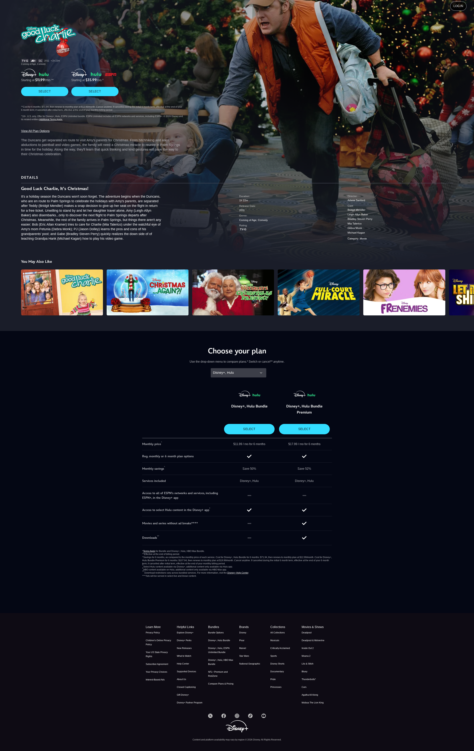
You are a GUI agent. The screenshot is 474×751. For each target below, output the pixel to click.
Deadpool (307, 632)
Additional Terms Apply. (51, 119)
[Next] (467, 292)
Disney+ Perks (184, 640)
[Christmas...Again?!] (147, 292)
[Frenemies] (404, 292)
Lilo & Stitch (307, 663)
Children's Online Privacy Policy (158, 642)
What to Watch (184, 656)
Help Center (183, 663)
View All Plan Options (35, 131)
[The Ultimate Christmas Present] (233, 292)
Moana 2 (306, 656)
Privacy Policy (153, 632)
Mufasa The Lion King (313, 702)
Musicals (274, 640)
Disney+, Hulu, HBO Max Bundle (220, 662)
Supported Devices (186, 671)
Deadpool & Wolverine (313, 640)
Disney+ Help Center (237, 573)
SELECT (45, 91)
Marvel (242, 648)
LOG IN (458, 6)
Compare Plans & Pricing (220, 683)
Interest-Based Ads (155, 679)
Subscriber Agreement (157, 664)
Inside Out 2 (308, 648)
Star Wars (244, 656)
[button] (190, 627)
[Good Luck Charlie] (62, 292)
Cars (304, 687)
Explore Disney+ (185, 632)
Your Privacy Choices (156, 672)
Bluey (304, 671)
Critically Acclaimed (280, 648)
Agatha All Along (310, 695)
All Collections (277, 632)
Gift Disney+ (183, 695)
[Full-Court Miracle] (319, 292)
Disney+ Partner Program (189, 702)
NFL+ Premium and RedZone (218, 674)
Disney (242, 632)
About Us (181, 679)
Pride (273, 679)
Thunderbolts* (309, 679)
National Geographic (249, 663)
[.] (210, 716)
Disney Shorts (277, 663)
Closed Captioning (186, 687)
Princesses (275, 687)
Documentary (277, 671)
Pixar (241, 640)
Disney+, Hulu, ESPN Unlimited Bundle (219, 650)
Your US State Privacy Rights (157, 654)
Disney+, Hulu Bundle (219, 640)
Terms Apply (149, 551)
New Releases (184, 648)
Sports (273, 656)
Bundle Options (216, 632)
